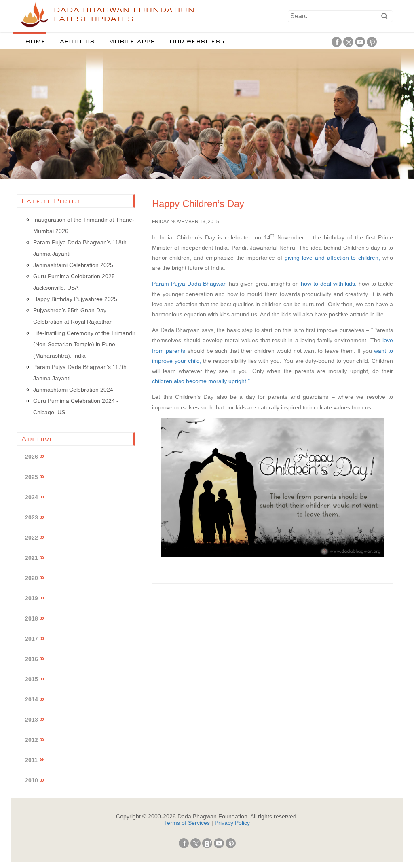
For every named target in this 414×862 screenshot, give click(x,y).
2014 (31, 699)
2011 (31, 760)
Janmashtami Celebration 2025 (73, 265)
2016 (31, 659)
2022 (31, 537)
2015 (31, 679)
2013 (31, 719)
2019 (31, 598)
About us (77, 41)
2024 (31, 497)
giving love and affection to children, (332, 257)
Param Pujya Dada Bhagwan (189, 283)
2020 (31, 578)
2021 (31, 558)
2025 (31, 477)
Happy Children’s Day (198, 203)
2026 (31, 456)
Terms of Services (187, 823)
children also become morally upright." (201, 381)
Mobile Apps (132, 41)
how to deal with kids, (329, 283)
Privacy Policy (232, 823)
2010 (31, 780)
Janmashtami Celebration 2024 (73, 389)
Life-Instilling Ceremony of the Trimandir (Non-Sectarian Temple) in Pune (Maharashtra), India (84, 344)
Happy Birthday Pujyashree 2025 (75, 299)
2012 (31, 740)
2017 (31, 638)
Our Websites (194, 41)
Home (35, 41)
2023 (31, 517)
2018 (31, 618)
